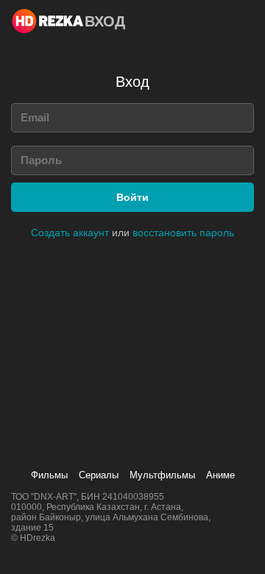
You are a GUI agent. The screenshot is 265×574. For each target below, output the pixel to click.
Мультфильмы (162, 475)
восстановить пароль (183, 232)
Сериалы (99, 475)
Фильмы (49, 475)
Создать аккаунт (70, 232)
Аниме (220, 475)
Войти (132, 197)
